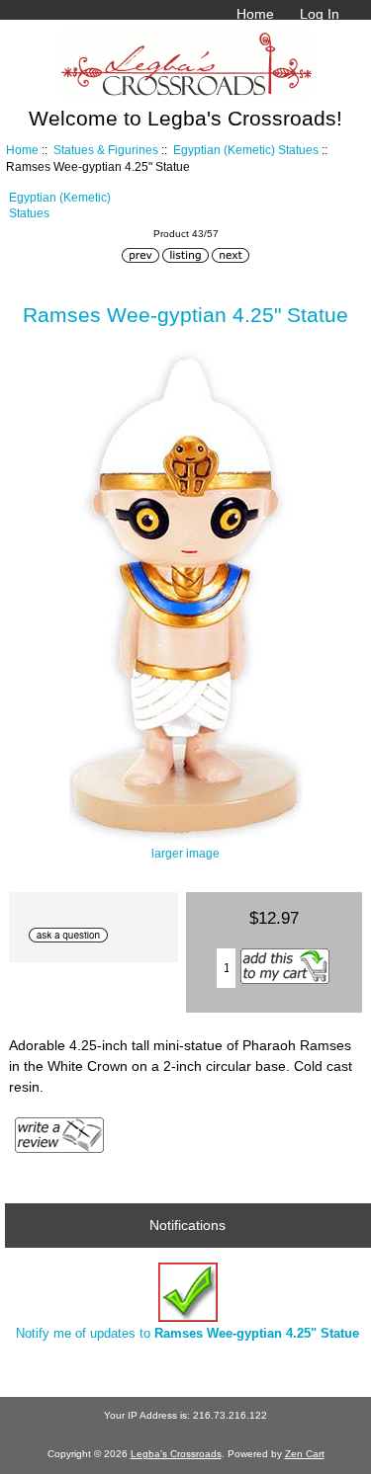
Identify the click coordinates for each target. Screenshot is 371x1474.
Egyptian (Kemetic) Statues (246, 149)
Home (255, 14)
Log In (319, 14)
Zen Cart (305, 1453)
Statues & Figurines (105, 149)
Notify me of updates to (187, 1333)
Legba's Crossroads (176, 1453)
